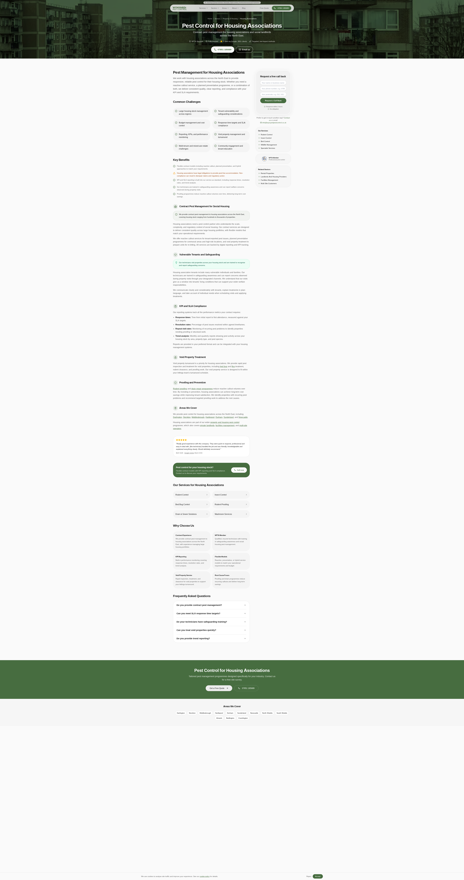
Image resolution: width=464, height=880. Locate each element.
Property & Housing (230, 19)
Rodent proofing (180, 388)
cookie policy (205, 876)
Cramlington (243, 718)
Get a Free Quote (217, 688)
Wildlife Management (269, 145)
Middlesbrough (198, 417)
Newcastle (243, 417)
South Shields (282, 713)
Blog (243, 8)
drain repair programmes (202, 388)
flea (233, 366)
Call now (240, 470)
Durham (219, 417)
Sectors (214, 8)
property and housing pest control (224, 422)
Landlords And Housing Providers (273, 177)
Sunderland (229, 417)
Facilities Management (269, 180)
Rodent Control (266, 135)
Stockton (187, 417)
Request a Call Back (273, 101)
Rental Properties (267, 173)
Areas (224, 8)
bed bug (223, 366)
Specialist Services (268, 148)
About (234, 8)
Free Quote (264, 8)
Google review (189, 453)
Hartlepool (210, 417)
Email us (246, 49)
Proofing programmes (185, 194)
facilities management (225, 425)
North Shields (267, 713)
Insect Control (266, 138)
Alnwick (219, 718)
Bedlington (230, 718)
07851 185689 (283, 8)
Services (202, 8)
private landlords (207, 425)
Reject (308, 876)
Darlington (177, 417)
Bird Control (265, 141)
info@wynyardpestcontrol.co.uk (274, 123)
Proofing (218, 579)
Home (210, 19)
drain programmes (232, 579)
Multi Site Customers (269, 183)
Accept (317, 876)
